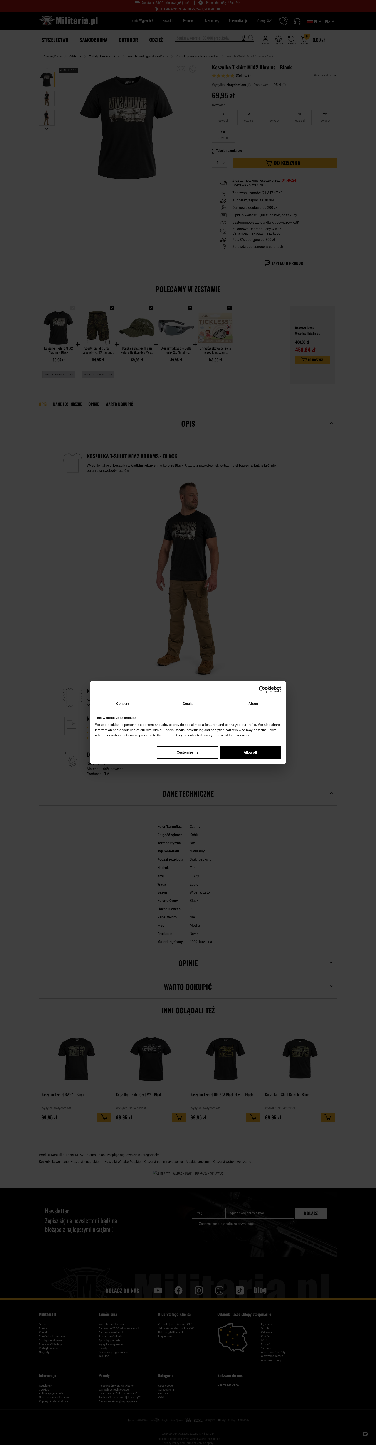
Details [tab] (188, 703)
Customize (185, 752)
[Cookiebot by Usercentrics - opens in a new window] (262, 689)
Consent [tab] (122, 703)
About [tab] (253, 703)
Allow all (250, 752)
